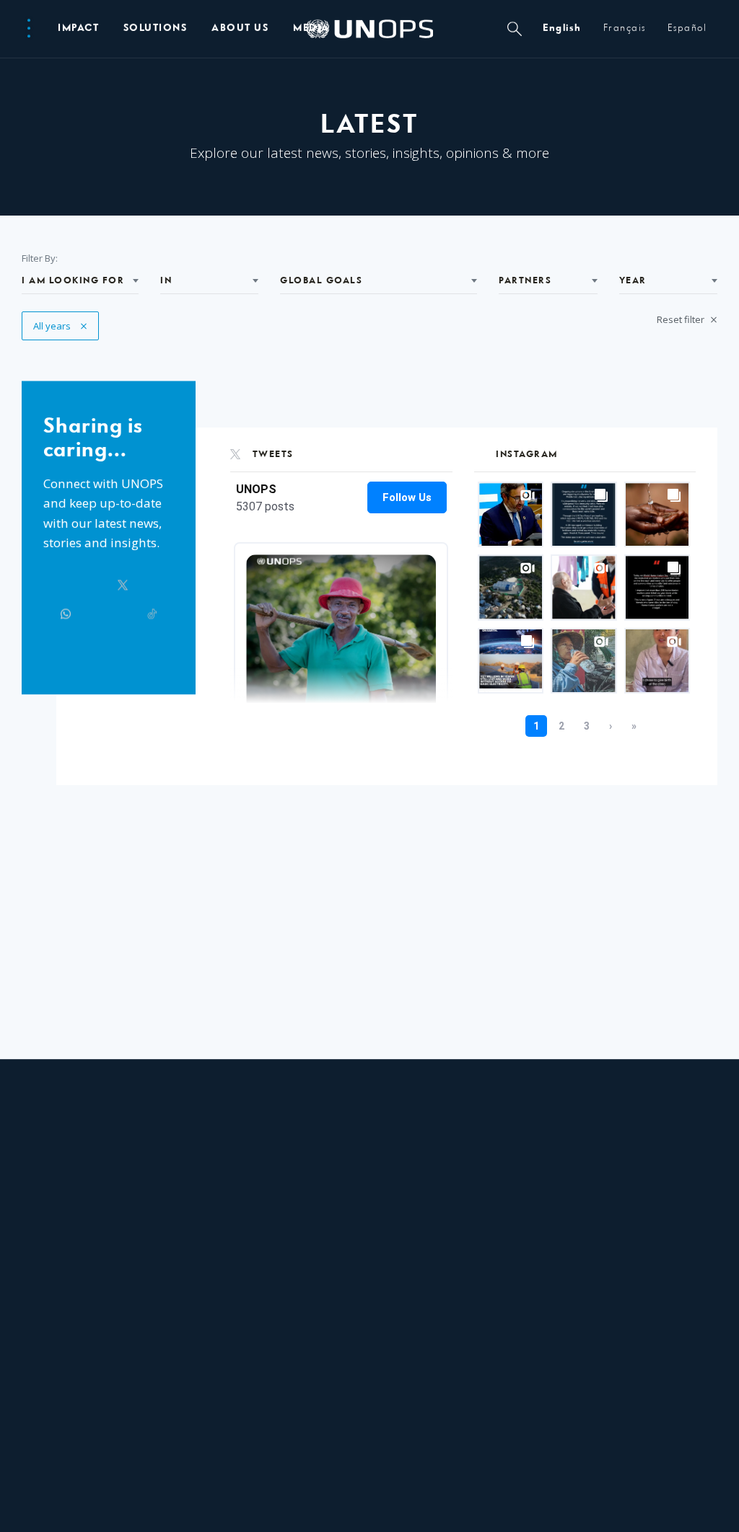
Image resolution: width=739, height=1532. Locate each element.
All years (60, 325)
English (562, 28)
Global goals (321, 280)
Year (633, 280)
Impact (78, 28)
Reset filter (682, 319)
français (624, 28)
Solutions (155, 28)
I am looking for (73, 280)
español (687, 28)
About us (239, 28)
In (166, 280)
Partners (525, 280)
